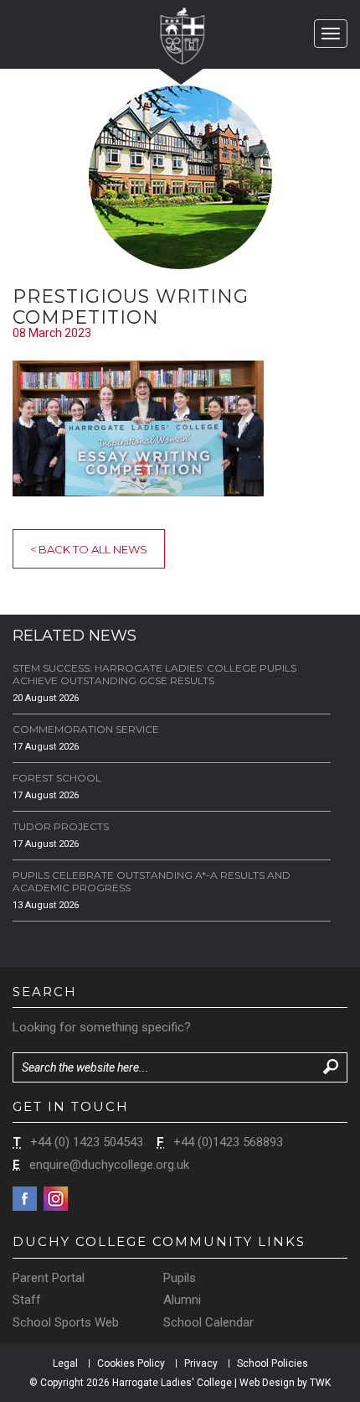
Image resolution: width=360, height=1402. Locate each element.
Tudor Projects (61, 826)
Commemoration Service (86, 729)
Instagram (56, 1199)
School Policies (272, 1363)
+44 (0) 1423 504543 (86, 1142)
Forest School (57, 777)
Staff (27, 1299)
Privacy (201, 1363)
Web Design (267, 1383)
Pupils (179, 1277)
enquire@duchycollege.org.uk (109, 1164)
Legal (65, 1363)
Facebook (25, 1199)
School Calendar (208, 1322)
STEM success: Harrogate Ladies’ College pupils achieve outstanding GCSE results (154, 674)
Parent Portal (49, 1277)
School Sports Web (66, 1322)
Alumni (182, 1299)
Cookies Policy (131, 1363)
